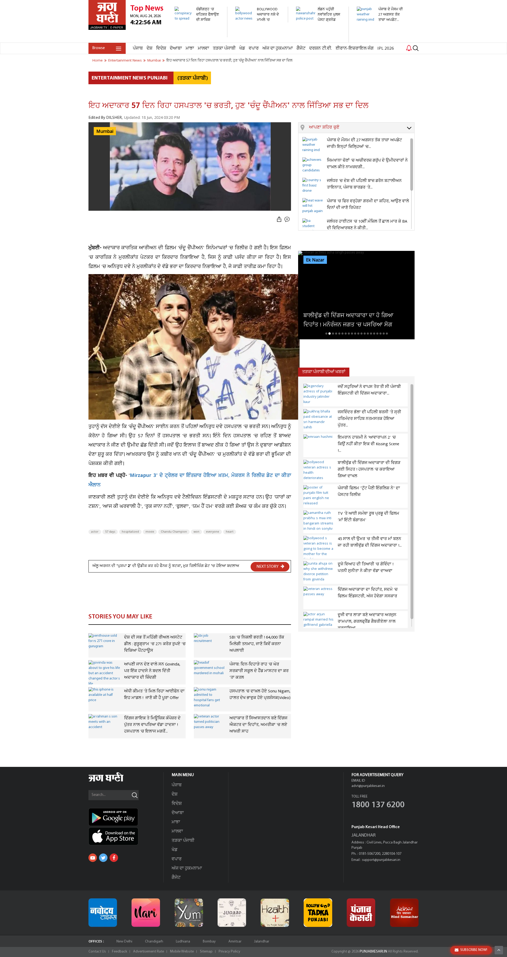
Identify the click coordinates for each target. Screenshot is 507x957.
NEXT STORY (267, 567)
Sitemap (206, 952)
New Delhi (124, 942)
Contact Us (97, 952)
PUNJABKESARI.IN (373, 952)
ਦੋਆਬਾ (176, 48)
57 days (110, 532)
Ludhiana (183, 942)
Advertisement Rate (148, 952)
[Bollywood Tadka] (318, 912)
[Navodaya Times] (102, 912)
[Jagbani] (113, 781)
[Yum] (189, 912)
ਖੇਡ (242, 48)
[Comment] (287, 220)
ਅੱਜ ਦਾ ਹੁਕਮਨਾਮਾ (277, 48)
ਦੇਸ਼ (149, 48)
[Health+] (275, 912)
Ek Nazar (315, 260)
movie (149, 532)
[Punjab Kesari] (361, 912)
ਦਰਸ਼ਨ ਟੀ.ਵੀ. (320, 48)
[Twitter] (103, 857)
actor (94, 532)
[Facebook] (114, 857)
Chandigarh (154, 942)
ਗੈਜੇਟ (301, 48)
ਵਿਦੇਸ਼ (161, 48)
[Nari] (146, 912)
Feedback (119, 952)
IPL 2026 (385, 48)
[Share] (279, 220)
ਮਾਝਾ (190, 48)
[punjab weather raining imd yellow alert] (380, 25)
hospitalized (130, 532)
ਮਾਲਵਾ (203, 48)
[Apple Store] (125, 836)
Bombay (209, 942)
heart (229, 532)
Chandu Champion (174, 532)
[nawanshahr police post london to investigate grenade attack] (319, 40)
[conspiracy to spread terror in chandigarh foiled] (198, 34)
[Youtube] (92, 857)
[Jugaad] (232, 912)
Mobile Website (182, 952)
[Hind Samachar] (404, 912)
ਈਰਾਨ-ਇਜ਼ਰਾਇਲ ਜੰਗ (355, 48)
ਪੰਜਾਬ (138, 48)
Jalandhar (261, 942)
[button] (361, 128)
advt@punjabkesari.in (368, 786)
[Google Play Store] (125, 817)
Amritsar (234, 942)
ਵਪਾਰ (254, 48)
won (196, 532)
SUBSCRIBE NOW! (473, 950)
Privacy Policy (229, 952)
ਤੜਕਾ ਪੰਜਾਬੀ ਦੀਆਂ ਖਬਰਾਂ (323, 372)
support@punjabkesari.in (381, 860)
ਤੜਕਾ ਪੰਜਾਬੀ (224, 48)
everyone (212, 532)
